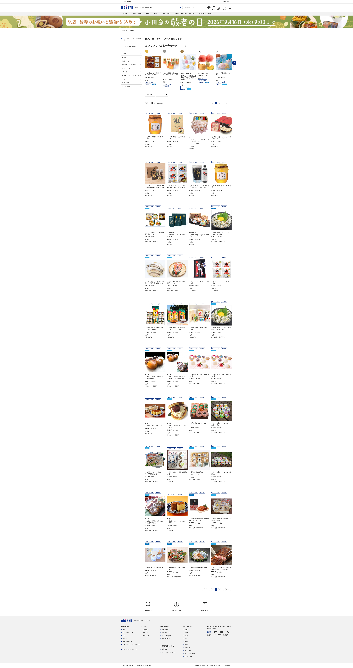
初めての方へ (166, 630)
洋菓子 (124, 53)
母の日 (186, 641)
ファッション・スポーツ (205, 13)
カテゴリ (123, 50)
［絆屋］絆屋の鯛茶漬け (196, 472)
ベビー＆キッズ (165, 13)
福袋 (186, 638)
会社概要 (164, 649)
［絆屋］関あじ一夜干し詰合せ (198, 567)
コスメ (155, 13)
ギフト (125, 13)
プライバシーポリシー (127, 665)
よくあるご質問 (166, 635)
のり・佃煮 (125, 82)
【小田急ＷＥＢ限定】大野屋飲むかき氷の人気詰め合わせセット (188, 77)
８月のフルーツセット (204, 73)
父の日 (186, 644)
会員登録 (145, 630)
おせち (186, 635)
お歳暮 (186, 632)
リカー (147, 13)
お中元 (186, 630)
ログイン (145, 632)
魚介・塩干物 (126, 68)
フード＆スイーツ (136, 13)
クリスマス (188, 650)
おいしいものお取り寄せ (128, 46)
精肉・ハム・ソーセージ (129, 64)
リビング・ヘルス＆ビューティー (184, 13)
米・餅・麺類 (126, 86)
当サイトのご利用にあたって (170, 652)
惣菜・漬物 (125, 61)
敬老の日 (187, 647)
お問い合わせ (166, 638)
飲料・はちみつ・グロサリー (130, 75)
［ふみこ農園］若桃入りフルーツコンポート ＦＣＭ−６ (170, 74)
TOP (123, 30)
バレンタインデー (190, 653)
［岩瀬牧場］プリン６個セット (154, 567)
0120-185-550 (221, 632)
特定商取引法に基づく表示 (144, 665)
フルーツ (124, 79)
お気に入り (145, 635)
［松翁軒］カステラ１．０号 (153, 425)
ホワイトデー (188, 656)
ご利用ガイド (226, 1)
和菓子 (124, 57)
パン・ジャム (126, 72)
